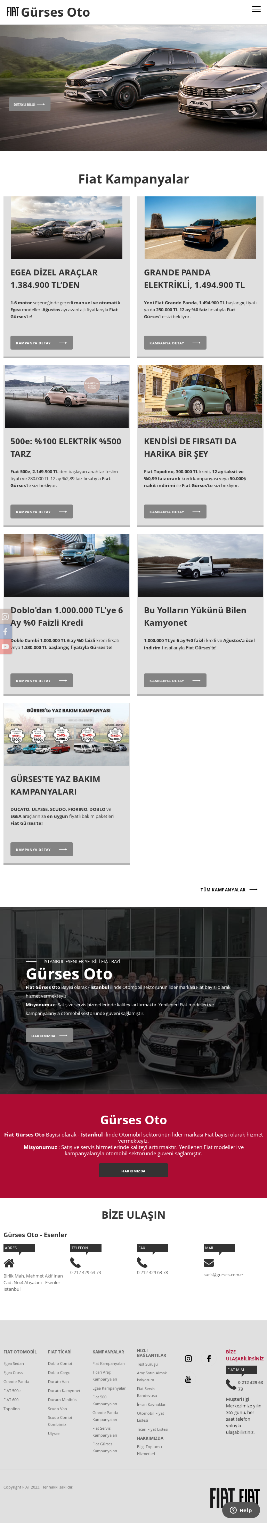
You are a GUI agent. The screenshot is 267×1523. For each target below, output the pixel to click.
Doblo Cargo (59, 1372)
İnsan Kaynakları (152, 1404)
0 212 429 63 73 (85, 1272)
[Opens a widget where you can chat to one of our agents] (241, 1511)
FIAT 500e (12, 1390)
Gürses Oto (55, 12)
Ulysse (53, 1433)
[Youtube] (188, 1379)
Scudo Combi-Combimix (60, 1421)
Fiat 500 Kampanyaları (104, 1400)
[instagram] (188, 1358)
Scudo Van (57, 1408)
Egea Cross (13, 1372)
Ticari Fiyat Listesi (152, 1429)
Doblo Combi (60, 1363)
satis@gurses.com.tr (223, 1275)
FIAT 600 (10, 1399)
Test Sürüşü (147, 1364)
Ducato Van (58, 1381)
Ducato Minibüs (62, 1399)
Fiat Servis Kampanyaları (104, 1432)
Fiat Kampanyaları (108, 1363)
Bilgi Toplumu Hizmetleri (149, 1450)
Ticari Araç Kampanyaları (104, 1375)
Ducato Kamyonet (64, 1390)
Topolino (11, 1408)
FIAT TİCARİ (60, 1352)
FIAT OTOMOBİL (20, 1352)
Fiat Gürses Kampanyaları (104, 1447)
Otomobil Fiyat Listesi (150, 1417)
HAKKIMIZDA (150, 1438)
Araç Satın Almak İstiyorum (152, 1376)
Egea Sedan (13, 1363)
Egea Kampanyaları (109, 1388)
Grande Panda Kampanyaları (105, 1416)
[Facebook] (209, 1358)
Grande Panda (16, 1381)
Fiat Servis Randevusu (147, 1392)
